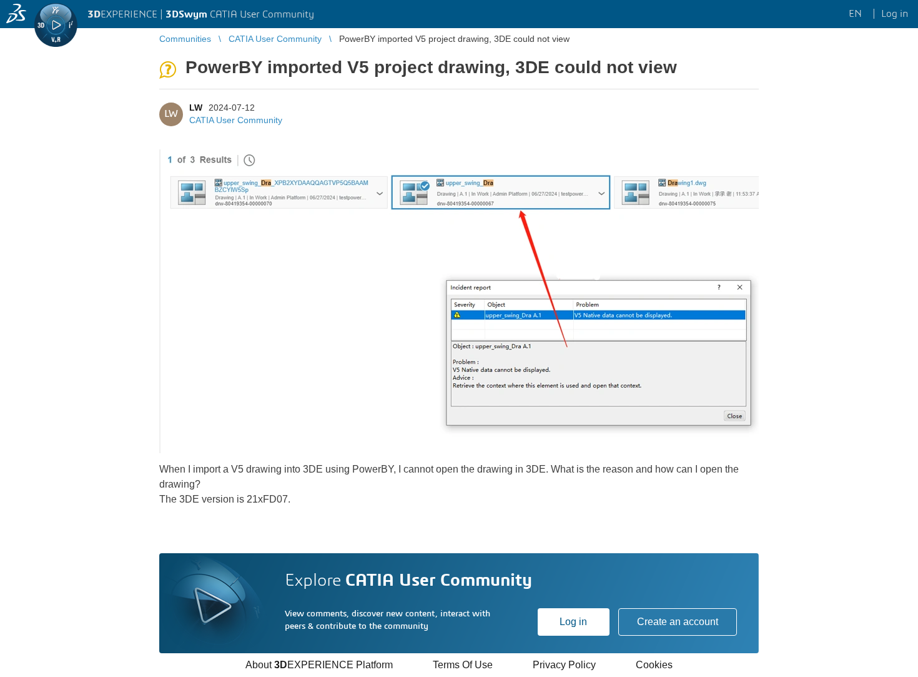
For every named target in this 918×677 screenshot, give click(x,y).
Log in (573, 621)
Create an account (677, 621)
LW (195, 108)
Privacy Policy (564, 664)
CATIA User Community (235, 120)
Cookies (654, 664)
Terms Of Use (463, 664)
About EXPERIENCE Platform (319, 664)
